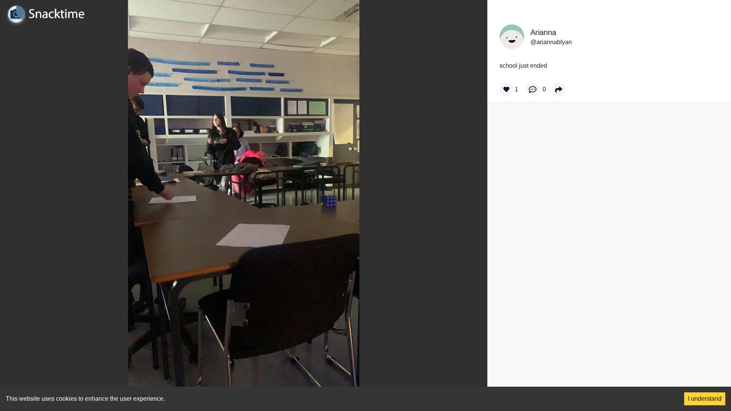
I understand (704, 398)
